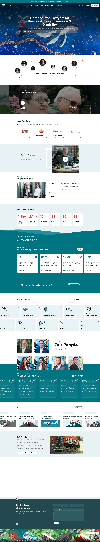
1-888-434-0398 (22, 524)
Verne (24, 107)
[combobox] (50, 31)
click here (59, 1)
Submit (56, 522)
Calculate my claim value (73, 284)
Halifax (53, 442)
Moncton (54, 444)
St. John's (54, 449)
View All (79, 249)
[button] (50, 79)
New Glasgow (55, 447)
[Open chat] (87, 535)
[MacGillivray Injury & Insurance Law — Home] (6, 5)
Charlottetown (55, 452)
